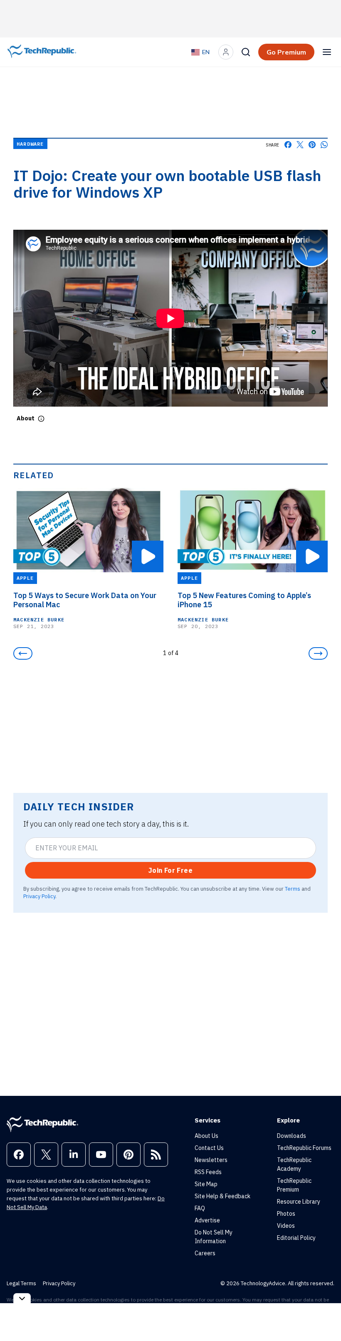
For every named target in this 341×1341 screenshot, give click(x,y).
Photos (286, 1213)
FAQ (200, 1208)
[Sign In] (225, 52)
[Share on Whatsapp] (324, 144)
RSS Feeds (208, 1172)
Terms (292, 888)
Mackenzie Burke (38, 619)
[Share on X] (300, 144)
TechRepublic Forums (304, 1148)
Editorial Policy (296, 1238)
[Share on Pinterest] (312, 144)
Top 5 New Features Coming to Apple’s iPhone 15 (244, 600)
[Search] (245, 52)
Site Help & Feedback (222, 1196)
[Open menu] (326, 52)
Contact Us (209, 1148)
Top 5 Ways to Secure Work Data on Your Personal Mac (84, 600)
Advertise (207, 1220)
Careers (205, 1253)
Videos (286, 1225)
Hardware (30, 144)
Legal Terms (21, 1283)
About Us (206, 1136)
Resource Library (298, 1201)
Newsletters (211, 1160)
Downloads (291, 1136)
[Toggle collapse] (22, 1298)
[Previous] (22, 653)
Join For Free (170, 870)
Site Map (206, 1184)
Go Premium (286, 52)
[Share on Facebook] (288, 144)
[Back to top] (324, 1316)
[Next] (318, 653)
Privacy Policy (39, 896)
